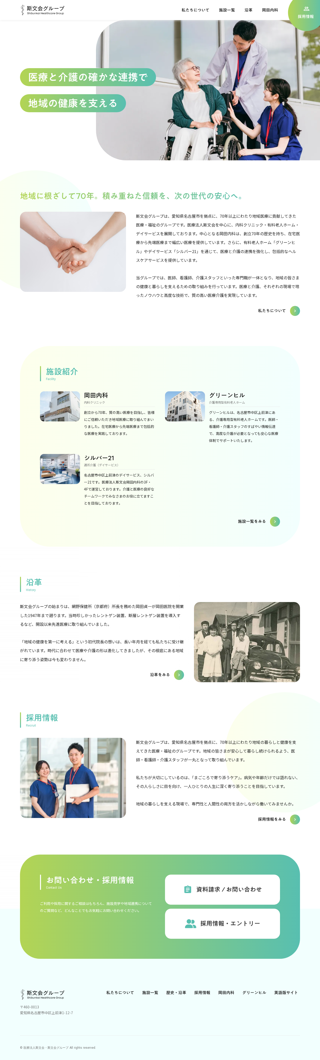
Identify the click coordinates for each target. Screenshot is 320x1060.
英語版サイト (286, 992)
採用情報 (202, 992)
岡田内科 (226, 992)
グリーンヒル (254, 992)
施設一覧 (150, 992)
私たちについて (120, 992)
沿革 (248, 10)
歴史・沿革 (176, 992)
